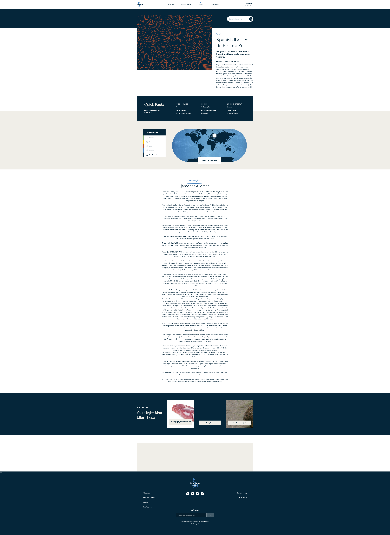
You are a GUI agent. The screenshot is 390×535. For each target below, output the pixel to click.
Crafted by (194, 524)
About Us (146, 493)
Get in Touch (242, 497)
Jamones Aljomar (232, 113)
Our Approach (148, 507)
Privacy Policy (242, 493)
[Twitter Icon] (197, 493)
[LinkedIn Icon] (202, 493)
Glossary (146, 502)
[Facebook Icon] (192, 493)
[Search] (250, 19)
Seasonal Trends (149, 498)
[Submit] (210, 515)
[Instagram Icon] (187, 493)
